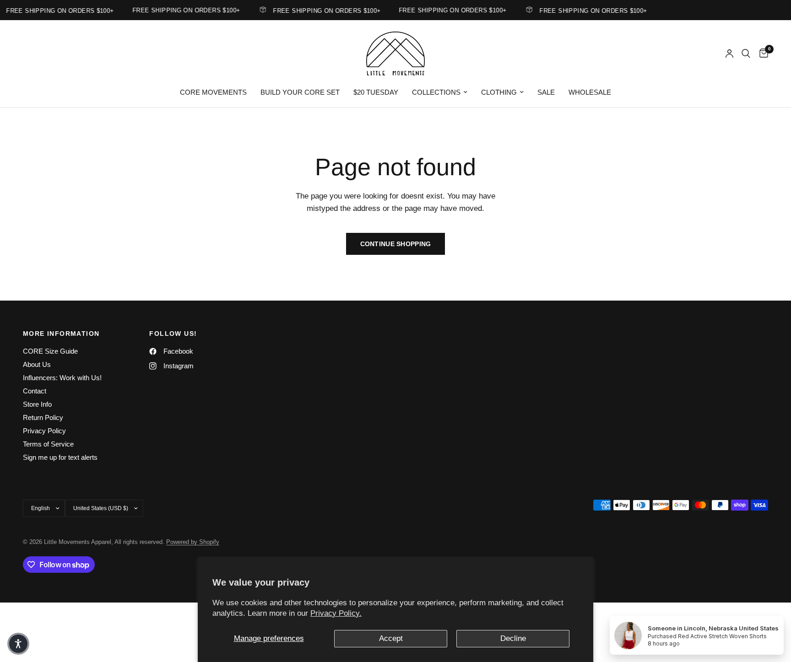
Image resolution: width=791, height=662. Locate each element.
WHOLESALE (590, 92)
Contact (34, 391)
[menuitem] (213, 92)
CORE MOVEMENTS (213, 92)
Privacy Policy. (336, 613)
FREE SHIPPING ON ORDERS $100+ (323, 10)
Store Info (37, 404)
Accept (391, 638)
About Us (37, 364)
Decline (513, 638)
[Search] (746, 53)
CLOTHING (499, 92)
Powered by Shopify (192, 541)
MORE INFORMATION (61, 333)
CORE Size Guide (50, 351)
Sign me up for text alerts (60, 457)
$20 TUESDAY (375, 92)
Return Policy (43, 417)
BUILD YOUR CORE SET (300, 92)
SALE (546, 92)
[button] (18, 644)
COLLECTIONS (436, 92)
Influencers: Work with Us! (62, 378)
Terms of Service (48, 444)
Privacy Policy (44, 431)
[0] (761, 53)
